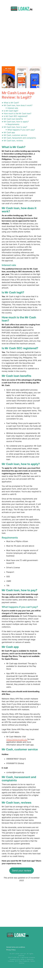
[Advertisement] (21, 41)
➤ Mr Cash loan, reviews (12, 140)
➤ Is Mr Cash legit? (10, 111)
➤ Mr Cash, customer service (14, 135)
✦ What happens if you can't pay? (20, 130)
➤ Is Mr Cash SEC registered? (15, 116)
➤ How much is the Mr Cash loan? (16, 113)
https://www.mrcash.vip (16, 739)
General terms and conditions (15, 947)
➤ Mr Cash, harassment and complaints (19, 138)
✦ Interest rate (11, 108)
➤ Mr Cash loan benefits (12, 119)
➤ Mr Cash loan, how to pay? (14, 127)
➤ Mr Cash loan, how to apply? (15, 121)
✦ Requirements (12, 124)
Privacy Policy (11, 950)
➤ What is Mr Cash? (10, 102)
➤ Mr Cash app (8, 132)
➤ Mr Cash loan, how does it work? (17, 105)
